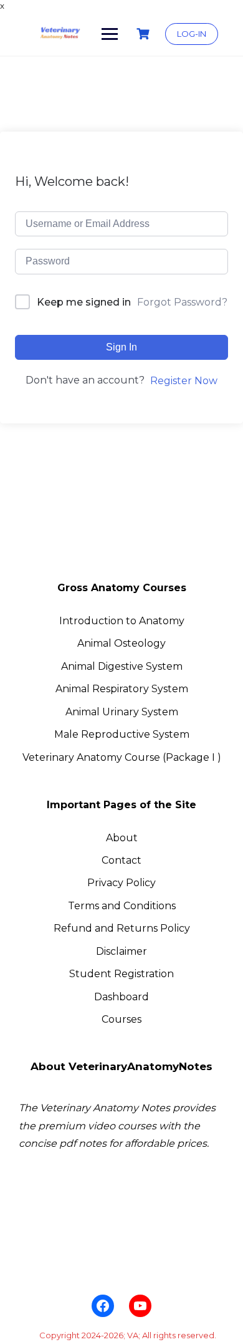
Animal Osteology (121, 643)
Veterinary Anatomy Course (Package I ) (121, 757)
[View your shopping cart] (144, 34)
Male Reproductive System (121, 734)
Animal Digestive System (122, 666)
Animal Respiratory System (121, 689)
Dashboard (121, 997)
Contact (121, 860)
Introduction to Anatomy (121, 621)
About (122, 838)
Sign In (121, 347)
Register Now (183, 381)
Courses (121, 1019)
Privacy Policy (121, 883)
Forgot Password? (182, 302)
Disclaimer (121, 951)
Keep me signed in (84, 302)
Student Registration (121, 974)
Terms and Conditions (122, 906)
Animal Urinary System (121, 712)
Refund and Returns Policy (122, 928)
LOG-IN (191, 34)
